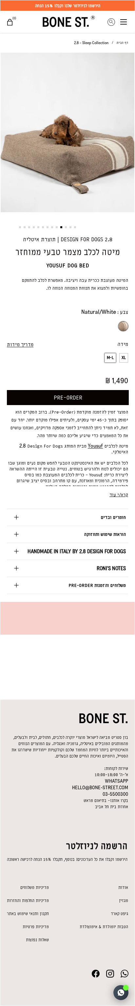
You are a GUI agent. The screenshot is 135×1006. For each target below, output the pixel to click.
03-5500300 (115, 794)
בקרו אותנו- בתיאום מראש (106, 800)
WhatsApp (116, 781)
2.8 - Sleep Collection (91, 42)
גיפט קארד (119, 914)
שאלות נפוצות (37, 940)
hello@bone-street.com (100, 787)
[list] (67, 134)
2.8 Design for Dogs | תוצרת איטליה (67, 239)
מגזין (123, 900)
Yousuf (95, 445)
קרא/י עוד (118, 494)
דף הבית (122, 42)
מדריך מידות (20, 345)
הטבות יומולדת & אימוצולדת (104, 927)
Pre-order (68, 397)
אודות (123, 887)
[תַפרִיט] (127, 22)
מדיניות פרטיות (36, 927)
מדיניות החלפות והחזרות (28, 900)
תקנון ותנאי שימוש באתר (28, 914)
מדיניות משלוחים (34, 887)
